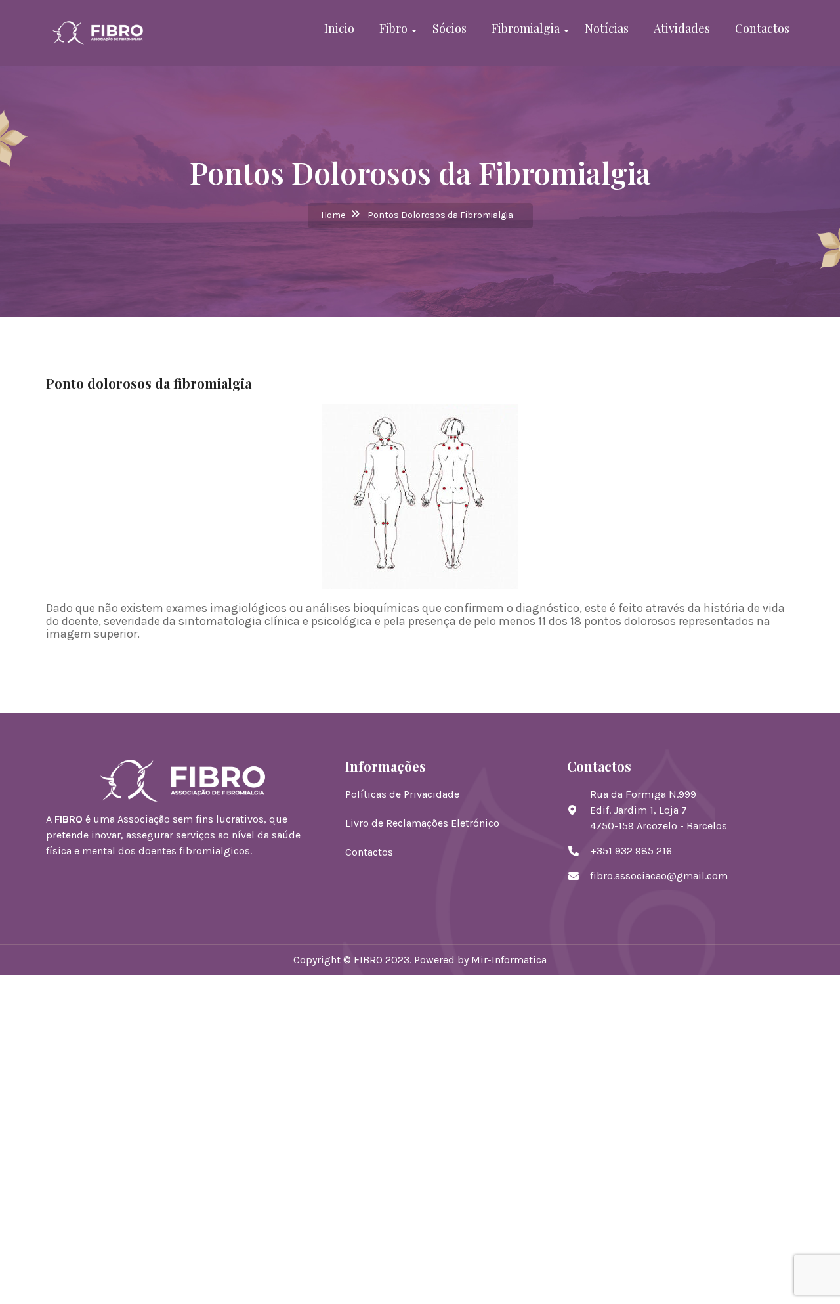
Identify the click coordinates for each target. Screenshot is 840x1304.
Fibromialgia (526, 28)
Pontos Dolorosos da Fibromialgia (440, 215)
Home (333, 215)
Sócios (449, 28)
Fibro (393, 28)
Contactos (762, 28)
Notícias (607, 28)
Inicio (339, 28)
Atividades (682, 28)
